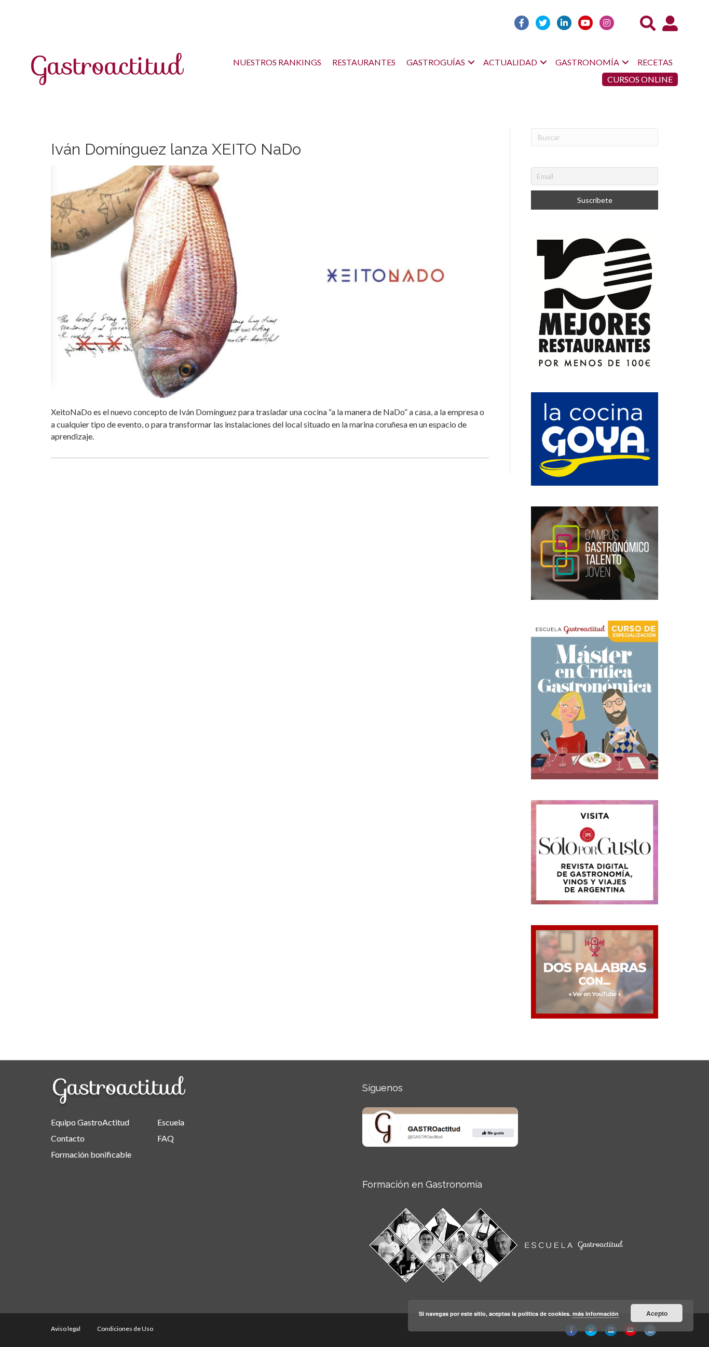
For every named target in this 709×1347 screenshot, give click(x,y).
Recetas (655, 62)
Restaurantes (364, 62)
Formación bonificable (91, 1154)
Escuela (170, 1122)
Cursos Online (640, 79)
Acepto (656, 1313)
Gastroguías (435, 62)
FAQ (165, 1138)
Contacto (68, 1138)
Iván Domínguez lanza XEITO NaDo (176, 149)
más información (595, 1313)
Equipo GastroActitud (90, 1122)
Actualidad (510, 62)
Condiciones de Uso (125, 1328)
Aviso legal (65, 1328)
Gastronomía (587, 62)
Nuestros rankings (277, 62)
